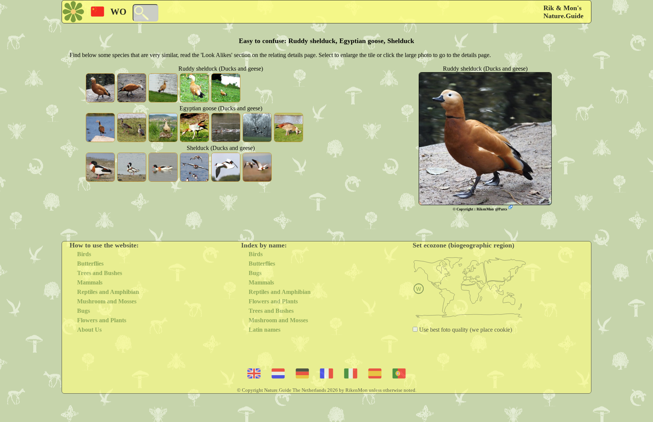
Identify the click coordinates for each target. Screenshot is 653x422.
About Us (89, 329)
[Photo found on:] (511, 207)
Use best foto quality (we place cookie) (465, 329)
